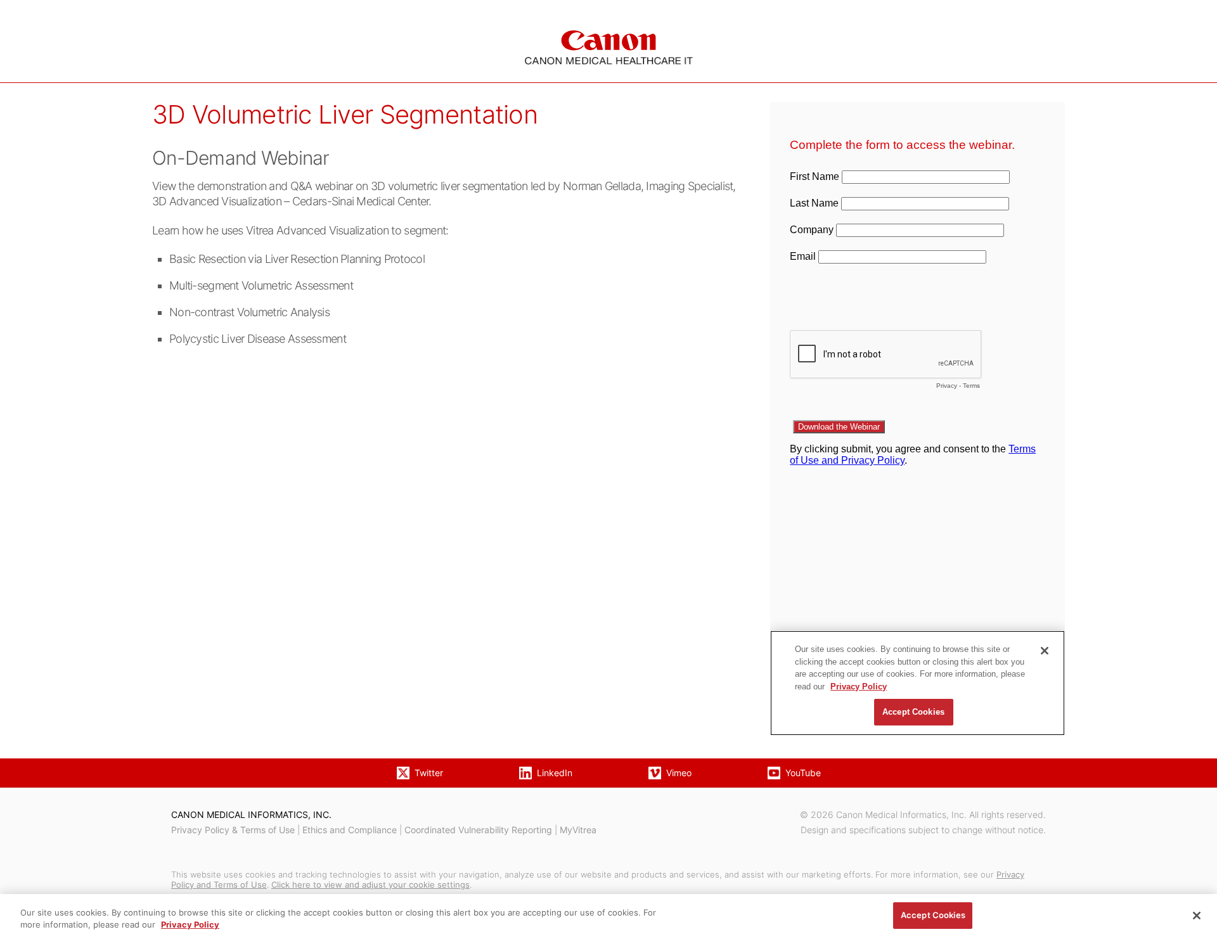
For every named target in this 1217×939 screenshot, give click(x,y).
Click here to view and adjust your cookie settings (370, 884)
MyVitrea (578, 829)
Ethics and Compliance (349, 829)
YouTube (803, 772)
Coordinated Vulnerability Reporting (478, 829)
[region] (608, 916)
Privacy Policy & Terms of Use (233, 829)
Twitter (429, 772)
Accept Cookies (933, 915)
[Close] (1197, 915)
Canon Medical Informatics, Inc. (251, 814)
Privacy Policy (190, 925)
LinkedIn (554, 772)
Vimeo (679, 772)
